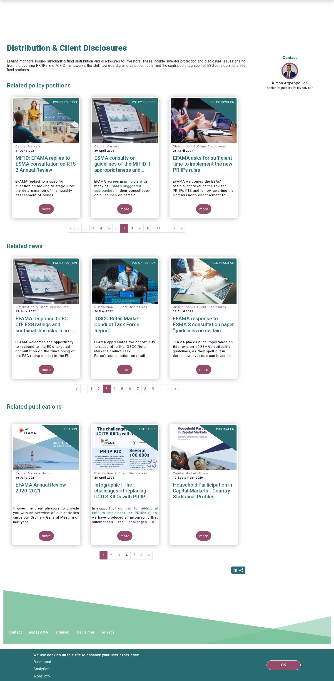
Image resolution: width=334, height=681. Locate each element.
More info (41, 676)
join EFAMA (38, 632)
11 (159, 228)
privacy (108, 632)
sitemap (62, 632)
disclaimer (86, 632)
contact (15, 632)
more (46, 209)
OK (283, 665)
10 (149, 228)
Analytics (41, 668)
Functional (42, 661)
